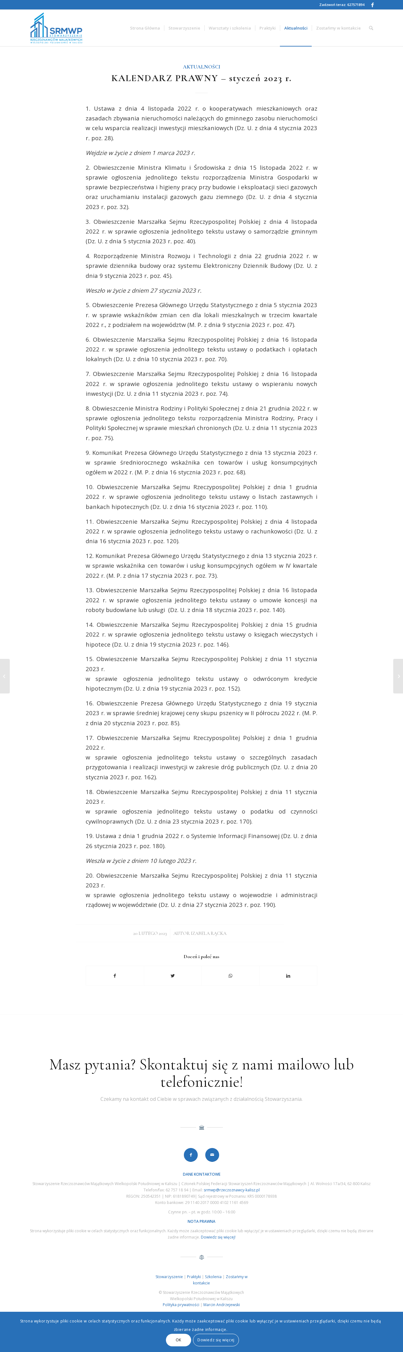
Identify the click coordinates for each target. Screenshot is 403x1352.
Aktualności (201, 67)
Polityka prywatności (181, 1304)
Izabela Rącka (208, 933)
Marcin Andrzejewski (221, 1304)
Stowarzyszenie (169, 1276)
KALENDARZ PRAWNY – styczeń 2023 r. (201, 78)
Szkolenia (213, 1276)
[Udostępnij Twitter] (173, 975)
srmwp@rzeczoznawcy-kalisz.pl (232, 1190)
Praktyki (194, 1276)
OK (178, 1340)
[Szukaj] (371, 28)
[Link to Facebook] (372, 4)
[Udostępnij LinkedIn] (288, 975)
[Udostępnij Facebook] (115, 975)
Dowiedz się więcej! (218, 1237)
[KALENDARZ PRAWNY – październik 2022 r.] (5, 676)
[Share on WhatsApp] (230, 975)
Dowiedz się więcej (216, 1340)
